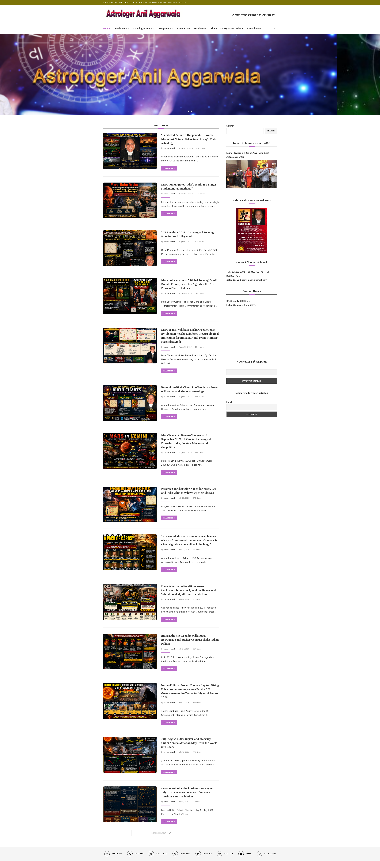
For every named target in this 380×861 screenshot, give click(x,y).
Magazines (165, 28)
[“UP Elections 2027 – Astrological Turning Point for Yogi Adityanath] (130, 248)
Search (230, 125)
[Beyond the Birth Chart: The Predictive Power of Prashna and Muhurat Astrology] (130, 403)
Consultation (254, 28)
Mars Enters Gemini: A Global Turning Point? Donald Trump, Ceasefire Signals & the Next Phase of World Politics (189, 284)
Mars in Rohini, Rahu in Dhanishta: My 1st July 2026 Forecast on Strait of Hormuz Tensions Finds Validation (187, 792)
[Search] (275, 28)
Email (229, 402)
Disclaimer (200, 28)
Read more (168, 168)
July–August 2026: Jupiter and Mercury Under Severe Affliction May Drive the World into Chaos (189, 743)
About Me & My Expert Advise (227, 28)
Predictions (120, 28)
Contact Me (183, 28)
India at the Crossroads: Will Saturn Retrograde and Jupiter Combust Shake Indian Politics (190, 639)
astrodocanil (169, 148)
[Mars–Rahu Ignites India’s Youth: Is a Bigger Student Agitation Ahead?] (130, 200)
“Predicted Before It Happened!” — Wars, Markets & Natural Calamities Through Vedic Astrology (189, 139)
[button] (5, 74)
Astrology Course (142, 28)
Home (106, 28)
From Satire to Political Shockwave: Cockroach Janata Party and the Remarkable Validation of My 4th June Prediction (189, 590)
